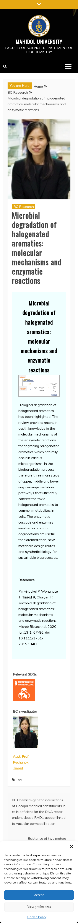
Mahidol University (39, 41)
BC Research (23, 206)
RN (20, 779)
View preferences (39, 907)
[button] (71, 846)
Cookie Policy (36, 917)
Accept (39, 895)
